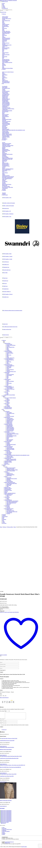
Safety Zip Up (4, 77)
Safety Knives (4, 170)
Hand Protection (5, 92)
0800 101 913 (3, 823)
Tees (3, 51)
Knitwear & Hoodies (5, 47)
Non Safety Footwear (6, 81)
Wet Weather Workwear (6, 32)
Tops (3, 66)
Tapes (8, 486)
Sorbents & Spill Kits (6, 175)
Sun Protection (4, 138)
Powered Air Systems (6, 104)
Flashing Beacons (5, 149)
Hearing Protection (5, 116)
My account (4, 523)
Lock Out (4, 166)
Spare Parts (4, 120)
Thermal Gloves (9, 422)
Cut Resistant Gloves (5, 94)
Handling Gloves (5, 96)
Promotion (4, 192)
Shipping (3, 833)
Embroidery (4, 830)
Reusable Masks (5, 100)
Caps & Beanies (5, 122)
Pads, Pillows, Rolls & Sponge (7, 177)
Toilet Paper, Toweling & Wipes (7, 145)
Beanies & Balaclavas (6, 39)
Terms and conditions (6, 831)
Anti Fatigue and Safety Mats (7, 159)
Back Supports (4, 127)
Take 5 (3, 171)
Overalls (3, 19)
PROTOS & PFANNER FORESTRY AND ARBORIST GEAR (13, 130)
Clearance (4, 193)
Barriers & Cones (7, 487)
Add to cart (2, 611)
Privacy (3, 832)
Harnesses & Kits (5, 111)
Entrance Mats (4, 160)
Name (1, 720)
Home (3, 517)
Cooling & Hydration (6, 136)
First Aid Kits (4, 156)
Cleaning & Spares (5, 105)
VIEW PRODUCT (3, 746)
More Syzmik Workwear (4, 697)
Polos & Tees (4, 28)
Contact (3, 6)
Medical (3, 152)
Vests (3, 36)
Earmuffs (3, 118)
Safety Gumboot (5, 80)
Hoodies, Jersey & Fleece (6, 18)
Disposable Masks (5, 99)
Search (1, 10)
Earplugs (3, 117)
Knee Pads (4, 126)
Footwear (3, 395)
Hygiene (3, 142)
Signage (3, 167)
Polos (3, 49)
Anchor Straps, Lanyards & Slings (8, 108)
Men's (3, 63)
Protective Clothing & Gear (11, 460)
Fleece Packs (9, 367)
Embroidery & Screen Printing (7, 68)
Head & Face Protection (6, 121)
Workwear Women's (5, 24)
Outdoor (3, 174)
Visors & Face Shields (6, 124)
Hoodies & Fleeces (5, 26)
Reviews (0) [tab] (4, 729)
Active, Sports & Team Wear (7, 62)
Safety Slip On (4, 74)
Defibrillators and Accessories (7, 154)
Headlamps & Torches (6, 150)
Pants (3, 27)
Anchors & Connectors (6, 107)
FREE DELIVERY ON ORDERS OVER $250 (8, 0)
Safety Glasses (4, 87)
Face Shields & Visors (6, 88)
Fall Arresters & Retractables (7, 110)
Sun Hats (3, 43)
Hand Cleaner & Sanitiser (6, 143)
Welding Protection (7, 458)
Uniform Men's (4, 45)
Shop (3, 518)
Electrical (3, 147)
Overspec (3, 90)
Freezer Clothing (5, 61)
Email (1, 722)
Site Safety (4, 464)
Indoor (3, 173)
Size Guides (4, 828)
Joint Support (4, 128)
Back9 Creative (24, 846)
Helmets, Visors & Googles (11, 459)
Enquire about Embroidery (14, 612)
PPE (3, 409)
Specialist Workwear (5, 59)
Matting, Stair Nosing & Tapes (7, 158)
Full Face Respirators (6, 103)
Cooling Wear (9, 366)
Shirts (3, 21)
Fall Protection (4, 106)
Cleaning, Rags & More (6, 146)
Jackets (3, 34)
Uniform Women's (5, 52)
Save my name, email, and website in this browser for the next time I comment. (14, 724)
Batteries (3, 148)
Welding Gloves (9, 423)
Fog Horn (4, 189)
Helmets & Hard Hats (6, 123)
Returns (3, 834)
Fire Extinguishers (5, 164)
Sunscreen (4, 183)
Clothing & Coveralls (6, 144)
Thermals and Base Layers (6, 44)
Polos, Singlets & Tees (6, 20)
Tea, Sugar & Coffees (6, 186)
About (3, 5)
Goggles (3, 89)
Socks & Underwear (5, 42)
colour (1, 607)
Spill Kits (3, 180)
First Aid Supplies (5, 157)
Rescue (3, 112)
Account (3, 7)
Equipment (4, 155)
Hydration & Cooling (6, 165)
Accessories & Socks (5, 82)
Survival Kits (4, 153)
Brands (3, 3)
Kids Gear (4, 65)
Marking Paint (4, 185)
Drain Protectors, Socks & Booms (8, 176)
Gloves (8, 368)
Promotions (4, 519)
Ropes (3, 113)
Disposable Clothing (5, 135)
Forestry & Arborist (5, 129)
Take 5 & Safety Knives (6, 169)
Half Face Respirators (6, 102)
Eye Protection (4, 86)
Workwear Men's (5, 16)
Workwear (4, 340)
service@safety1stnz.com (9, 841)
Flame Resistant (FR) (6, 33)
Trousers (3, 23)
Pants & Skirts (4, 56)
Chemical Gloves (5, 93)
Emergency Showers (5, 163)
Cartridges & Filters (5, 101)
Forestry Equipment (5, 132)
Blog (3, 4)
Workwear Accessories (6, 38)
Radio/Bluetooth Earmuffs (6, 119)
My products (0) (5, 8)
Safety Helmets (4, 115)
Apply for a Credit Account (4, 612)
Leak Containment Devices (7, 178)
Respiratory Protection (8, 424)
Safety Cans (4, 179)
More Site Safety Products (6, 184)
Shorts (3, 22)
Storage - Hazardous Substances (7, 168)
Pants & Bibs (4, 35)
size (0, 606)
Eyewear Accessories (6, 91)
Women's (3, 37)
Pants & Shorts (4, 48)
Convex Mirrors (5, 172)
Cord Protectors (5, 188)
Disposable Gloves (5, 95)
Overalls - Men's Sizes (6, 31)
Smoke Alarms (4, 151)
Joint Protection (5, 125)
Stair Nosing (9, 485)
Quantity (1, 608)
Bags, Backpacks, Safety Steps (7, 187)
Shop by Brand (4, 516)
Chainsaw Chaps (5, 131)
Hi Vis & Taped (5, 17)
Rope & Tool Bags (5, 114)
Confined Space (5, 109)
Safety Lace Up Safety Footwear (8, 71)
